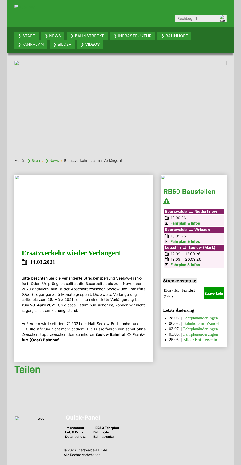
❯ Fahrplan (31, 44)
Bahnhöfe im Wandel (201, 323)
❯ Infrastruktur (133, 35)
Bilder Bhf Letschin (200, 339)
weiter (231, 104)
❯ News (53, 35)
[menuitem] (26, 36)
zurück (9, 104)
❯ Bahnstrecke (87, 35)
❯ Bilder (62, 44)
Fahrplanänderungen (200, 318)
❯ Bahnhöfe (174, 35)
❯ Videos (90, 44)
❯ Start (26, 35)
